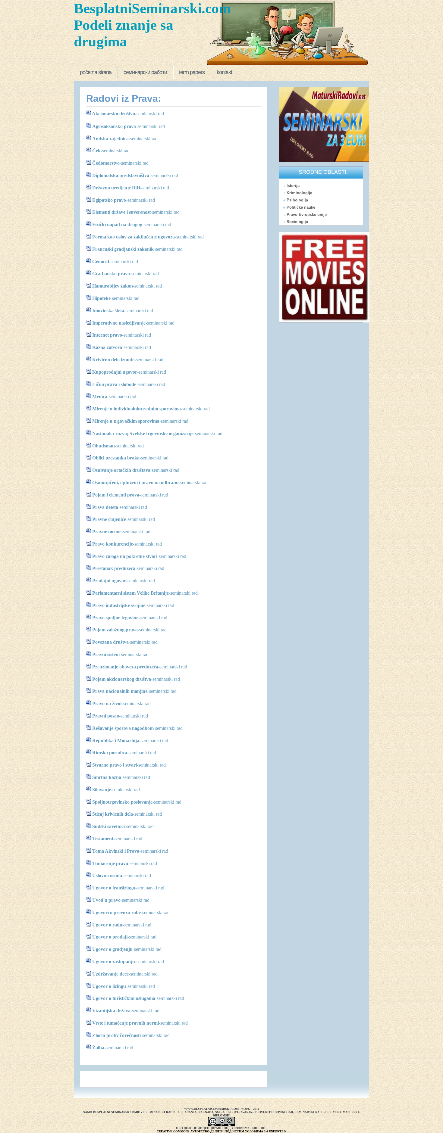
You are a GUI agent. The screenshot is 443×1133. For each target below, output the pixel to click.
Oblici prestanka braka (116, 457)
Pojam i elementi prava (115, 494)
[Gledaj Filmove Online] (324, 321)
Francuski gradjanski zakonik (123, 249)
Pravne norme (106, 531)
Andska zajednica (110, 138)
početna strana (96, 72)
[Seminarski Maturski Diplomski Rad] (324, 161)
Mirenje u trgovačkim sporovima (125, 421)
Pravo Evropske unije (307, 214)
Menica (99, 396)
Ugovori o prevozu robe (116, 912)
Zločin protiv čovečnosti (116, 1035)
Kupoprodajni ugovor (114, 372)
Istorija (293, 185)
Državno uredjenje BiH (116, 187)
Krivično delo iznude (113, 359)
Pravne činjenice (109, 519)
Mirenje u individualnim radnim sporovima (136, 408)
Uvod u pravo (106, 900)
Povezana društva (110, 642)
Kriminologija (299, 193)
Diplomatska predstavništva (120, 175)
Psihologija (297, 200)
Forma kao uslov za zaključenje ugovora (133, 236)
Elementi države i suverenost (121, 212)
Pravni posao (105, 715)
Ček (96, 150)
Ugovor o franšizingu (113, 887)
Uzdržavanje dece (110, 973)
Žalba (98, 1047)
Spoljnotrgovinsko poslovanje (122, 802)
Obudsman (103, 445)
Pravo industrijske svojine (118, 605)
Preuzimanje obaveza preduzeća (125, 666)
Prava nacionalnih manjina (120, 691)
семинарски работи (145, 72)
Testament (102, 838)
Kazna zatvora (107, 347)
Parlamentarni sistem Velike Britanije (130, 593)
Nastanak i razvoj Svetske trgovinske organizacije (142, 433)
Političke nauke (301, 207)
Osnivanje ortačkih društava (121, 470)
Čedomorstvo (106, 163)
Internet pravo (107, 335)
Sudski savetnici (108, 826)
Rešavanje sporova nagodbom (123, 728)
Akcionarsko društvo (113, 113)
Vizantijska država (111, 1010)
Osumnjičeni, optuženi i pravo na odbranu (135, 482)
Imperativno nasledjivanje (119, 322)
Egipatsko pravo (109, 200)
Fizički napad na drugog (117, 224)
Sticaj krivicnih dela (112, 814)
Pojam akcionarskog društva (121, 679)
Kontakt (224, 72)
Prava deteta (105, 507)
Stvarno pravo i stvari (114, 764)
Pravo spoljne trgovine (115, 617)
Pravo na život (107, 703)
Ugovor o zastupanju (113, 961)
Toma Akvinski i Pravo (115, 851)
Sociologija (297, 221)
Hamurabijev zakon (112, 285)
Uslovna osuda (107, 875)
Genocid (100, 261)
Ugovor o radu (107, 924)
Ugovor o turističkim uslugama (123, 998)
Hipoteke (101, 298)
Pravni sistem (106, 654)
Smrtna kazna (106, 777)
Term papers (192, 72)
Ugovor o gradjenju (112, 949)
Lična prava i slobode (114, 384)
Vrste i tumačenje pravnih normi (125, 1023)
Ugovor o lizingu (109, 986)
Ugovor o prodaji (109, 936)
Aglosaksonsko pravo (114, 126)
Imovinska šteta (108, 310)
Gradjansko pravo (111, 273)
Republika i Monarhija (115, 740)
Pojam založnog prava (115, 629)
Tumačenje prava (110, 863)
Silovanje (101, 789)
